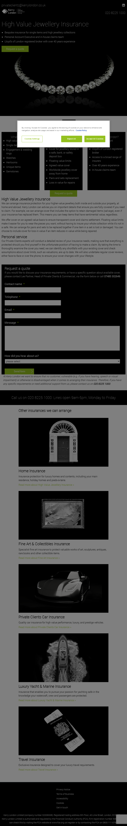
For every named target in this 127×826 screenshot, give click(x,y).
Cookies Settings (32, 139)
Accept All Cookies (94, 139)
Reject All (71, 139)
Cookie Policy (81, 130)
